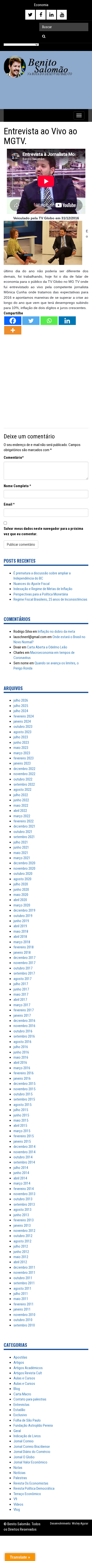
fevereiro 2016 (23, 1073)
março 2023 (21, 753)
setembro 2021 (24, 837)
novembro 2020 (24, 868)
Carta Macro (22, 1394)
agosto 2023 (22, 732)
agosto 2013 (22, 1209)
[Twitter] (30, 320)
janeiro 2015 (22, 1141)
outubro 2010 (22, 1320)
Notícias (19, 1473)
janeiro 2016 (22, 1078)
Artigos (18, 1362)
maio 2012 (20, 1257)
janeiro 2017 (22, 1015)
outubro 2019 (22, 916)
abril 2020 (20, 900)
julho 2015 (20, 1110)
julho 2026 (20, 700)
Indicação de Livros (27, 1436)
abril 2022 (20, 810)
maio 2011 (20, 1299)
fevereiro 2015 (23, 1136)
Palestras (20, 1478)
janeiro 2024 (22, 721)
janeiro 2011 (22, 1309)
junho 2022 (21, 800)
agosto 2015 (22, 1105)
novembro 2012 (24, 1230)
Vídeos (18, 1504)
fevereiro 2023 (23, 758)
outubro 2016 (22, 1031)
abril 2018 (20, 936)
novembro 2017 (24, 963)
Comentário (13, 457)
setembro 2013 (24, 1204)
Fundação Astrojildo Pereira (33, 1425)
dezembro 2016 (24, 1020)
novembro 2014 (24, 1152)
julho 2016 (20, 1047)
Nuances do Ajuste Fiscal (31, 584)
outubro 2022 (22, 779)
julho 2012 (20, 1246)
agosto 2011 (22, 1288)
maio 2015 (20, 1120)
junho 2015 (21, 1115)
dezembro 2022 (24, 769)
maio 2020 (20, 894)
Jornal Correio (23, 1441)
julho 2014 (20, 1167)
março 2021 (21, 858)
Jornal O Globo (24, 1457)
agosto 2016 (22, 1042)
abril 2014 (20, 1178)
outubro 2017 (22, 968)
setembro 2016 (24, 1036)
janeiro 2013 (22, 1225)
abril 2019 (20, 926)
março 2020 (21, 905)
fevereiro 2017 (23, 1010)
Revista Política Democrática (33, 1488)
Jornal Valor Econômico (30, 1462)
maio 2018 (20, 931)
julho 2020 (20, 884)
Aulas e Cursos (24, 1378)
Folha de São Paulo (27, 1420)
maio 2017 (20, 994)
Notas (17, 1467)
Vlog (16, 1509)
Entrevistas (21, 1404)
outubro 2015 (22, 1094)
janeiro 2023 (22, 763)
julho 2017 (20, 984)
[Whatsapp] (49, 320)
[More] (12, 330)
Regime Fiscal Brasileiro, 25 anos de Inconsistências (50, 599)
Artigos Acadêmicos (28, 1368)
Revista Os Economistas (30, 1483)
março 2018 (21, 942)
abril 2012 (20, 1262)
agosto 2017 (22, 979)
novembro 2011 (24, 1272)
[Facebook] (12, 320)
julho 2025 (20, 706)
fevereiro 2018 (23, 947)
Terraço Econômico (27, 1494)
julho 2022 (20, 795)
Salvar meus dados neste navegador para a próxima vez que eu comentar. (43, 531)
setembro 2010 (24, 1325)
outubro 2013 (22, 1199)
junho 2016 (21, 1052)
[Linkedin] (67, 320)
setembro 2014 (24, 1162)
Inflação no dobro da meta (56, 631)
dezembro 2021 (24, 826)
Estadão (19, 1410)
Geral (17, 1431)
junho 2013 (21, 1215)
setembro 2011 (24, 1283)
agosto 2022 (22, 789)
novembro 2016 (24, 1026)
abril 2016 (20, 1062)
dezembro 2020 (24, 863)
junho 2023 (21, 742)
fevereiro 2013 (23, 1220)
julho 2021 (20, 842)
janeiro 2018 (22, 952)
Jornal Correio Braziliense (31, 1446)
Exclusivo (20, 1415)
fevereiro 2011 (23, 1304)
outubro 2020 (22, 873)
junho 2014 (21, 1173)
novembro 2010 (24, 1315)
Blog (16, 1389)
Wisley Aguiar (80, 1523)
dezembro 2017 (24, 957)
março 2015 (21, 1131)
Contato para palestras (29, 1399)
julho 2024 (20, 711)
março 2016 (21, 1068)
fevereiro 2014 (23, 1189)
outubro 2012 (22, 1236)
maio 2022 (20, 805)
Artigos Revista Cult (27, 1373)
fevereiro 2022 (23, 821)
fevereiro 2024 (23, 716)
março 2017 (21, 1005)
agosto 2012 (22, 1241)
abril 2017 (20, 999)
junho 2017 (21, 989)
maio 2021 (20, 853)
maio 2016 (20, 1057)
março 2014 (21, 1183)
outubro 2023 (22, 726)
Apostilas (20, 1357)
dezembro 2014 (24, 1146)
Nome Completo (16, 486)
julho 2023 (20, 737)
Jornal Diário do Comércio (31, 1452)
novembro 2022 (24, 774)
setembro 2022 (24, 784)
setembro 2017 (24, 973)
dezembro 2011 (24, 1267)
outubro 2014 (22, 1157)
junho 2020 (21, 889)
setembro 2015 (24, 1099)
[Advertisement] (46, 382)
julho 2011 (20, 1293)
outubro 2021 (22, 832)
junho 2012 (21, 1252)
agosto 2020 (22, 879)
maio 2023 (20, 747)
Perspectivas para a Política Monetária (40, 594)
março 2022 (21, 816)
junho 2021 (21, 847)
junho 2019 (21, 921)
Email (8, 504)
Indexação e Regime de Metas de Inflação (42, 589)
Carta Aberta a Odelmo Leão (47, 647)
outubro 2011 (22, 1278)
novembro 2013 (24, 1194)
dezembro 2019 (24, 910)
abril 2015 (20, 1125)
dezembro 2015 (24, 1083)
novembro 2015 (24, 1089)
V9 (15, 1499)
